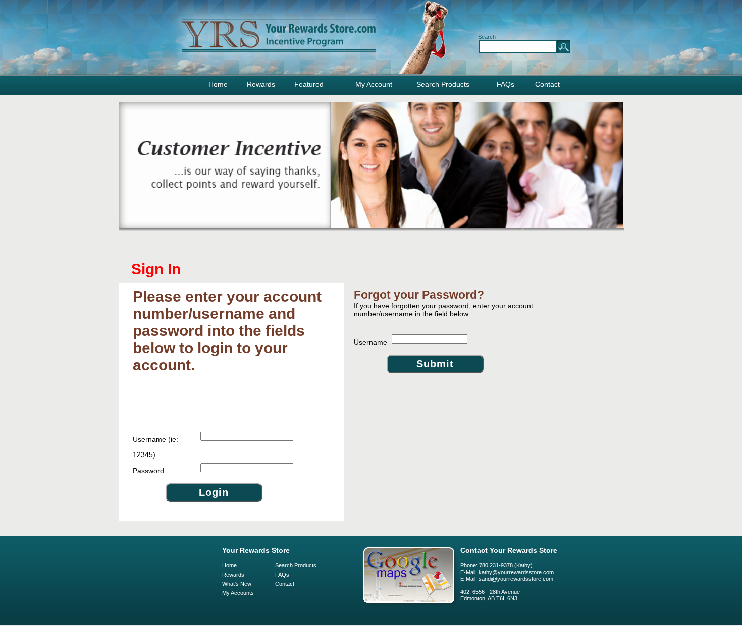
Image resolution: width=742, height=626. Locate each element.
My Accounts (238, 593)
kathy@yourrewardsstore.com (516, 572)
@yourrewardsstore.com (522, 579)
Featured (309, 84)
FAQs (505, 84)
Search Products (442, 84)
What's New (236, 584)
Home (218, 84)
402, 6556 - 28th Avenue (490, 592)
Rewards (261, 84)
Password (148, 471)
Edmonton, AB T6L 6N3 (488, 598)
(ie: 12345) (155, 447)
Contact (547, 84)
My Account (373, 84)
